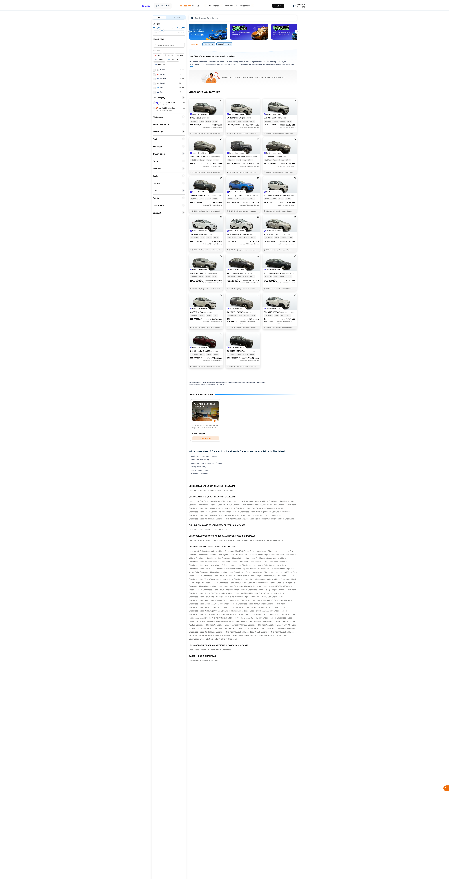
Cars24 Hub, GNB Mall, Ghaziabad (203, 660)
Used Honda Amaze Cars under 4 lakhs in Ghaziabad (255, 501)
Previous (189, 32)
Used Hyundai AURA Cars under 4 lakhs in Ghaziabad (222, 515)
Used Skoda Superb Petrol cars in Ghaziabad (208, 529)
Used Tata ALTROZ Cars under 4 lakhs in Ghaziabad (222, 568)
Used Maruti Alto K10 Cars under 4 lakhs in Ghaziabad (223, 597)
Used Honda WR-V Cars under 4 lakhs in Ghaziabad (222, 593)
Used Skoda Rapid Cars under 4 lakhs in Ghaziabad (211, 490)
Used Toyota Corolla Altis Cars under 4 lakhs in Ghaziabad (224, 512)
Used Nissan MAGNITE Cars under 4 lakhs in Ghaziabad (223, 604)
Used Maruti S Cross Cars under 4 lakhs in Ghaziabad (236, 628)
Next (297, 32)
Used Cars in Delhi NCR (211, 382)
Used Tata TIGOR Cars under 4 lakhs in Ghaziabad (239, 505)
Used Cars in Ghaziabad (228, 382)
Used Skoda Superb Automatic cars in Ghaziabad (210, 649)
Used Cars (197, 382)
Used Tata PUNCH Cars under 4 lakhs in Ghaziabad (267, 632)
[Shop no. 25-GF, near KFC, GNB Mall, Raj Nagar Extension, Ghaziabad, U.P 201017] (215, 421)
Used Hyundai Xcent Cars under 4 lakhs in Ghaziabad (258, 621)
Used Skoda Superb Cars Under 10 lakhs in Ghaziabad (212, 540)
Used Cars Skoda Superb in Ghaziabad (251, 382)
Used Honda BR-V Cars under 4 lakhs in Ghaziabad (221, 614)
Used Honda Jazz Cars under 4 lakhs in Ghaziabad (239, 586)
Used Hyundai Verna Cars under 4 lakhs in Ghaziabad (222, 508)
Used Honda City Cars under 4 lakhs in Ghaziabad (210, 501)
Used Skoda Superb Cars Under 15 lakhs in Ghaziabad (260, 540)
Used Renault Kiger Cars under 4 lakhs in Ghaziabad (222, 607)
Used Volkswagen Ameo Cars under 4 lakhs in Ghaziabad (269, 519)
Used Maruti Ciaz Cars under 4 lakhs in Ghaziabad (228, 558)
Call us (279, 6)
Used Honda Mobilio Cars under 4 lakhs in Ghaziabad (267, 614)
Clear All (194, 44)
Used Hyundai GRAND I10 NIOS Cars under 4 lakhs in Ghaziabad (258, 618)
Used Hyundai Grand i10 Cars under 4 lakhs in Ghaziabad (224, 561)
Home (191, 382)
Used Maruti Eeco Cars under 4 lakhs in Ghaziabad (235, 590)
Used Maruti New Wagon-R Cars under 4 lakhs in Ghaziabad (225, 565)
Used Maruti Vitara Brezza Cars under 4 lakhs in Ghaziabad (225, 600)
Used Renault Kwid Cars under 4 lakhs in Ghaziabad (251, 572)
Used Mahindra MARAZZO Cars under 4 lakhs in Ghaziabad (250, 625)
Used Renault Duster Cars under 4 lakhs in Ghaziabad (252, 583)
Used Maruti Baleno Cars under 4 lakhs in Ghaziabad (211, 551)
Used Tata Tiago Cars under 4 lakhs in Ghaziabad (256, 551)
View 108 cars (205, 438)
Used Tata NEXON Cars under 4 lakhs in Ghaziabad (221, 579)
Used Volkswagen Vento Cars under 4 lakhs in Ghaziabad (224, 611)
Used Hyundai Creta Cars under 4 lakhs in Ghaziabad (267, 579)
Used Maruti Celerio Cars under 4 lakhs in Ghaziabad (236, 575)
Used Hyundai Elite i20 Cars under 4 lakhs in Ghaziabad (242, 554)
